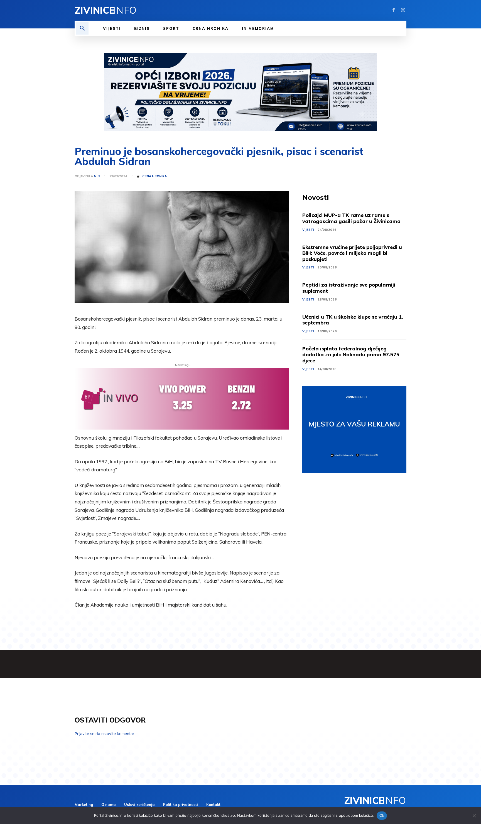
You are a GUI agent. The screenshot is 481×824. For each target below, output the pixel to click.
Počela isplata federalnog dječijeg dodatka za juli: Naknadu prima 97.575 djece (350, 354)
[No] (474, 815)
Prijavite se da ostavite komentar (104, 733)
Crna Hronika (154, 176)
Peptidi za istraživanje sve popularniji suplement (348, 288)
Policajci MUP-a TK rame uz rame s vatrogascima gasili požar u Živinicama (351, 218)
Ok (381, 815)
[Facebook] (393, 10)
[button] (82, 28)
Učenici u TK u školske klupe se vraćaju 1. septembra (352, 320)
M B (97, 176)
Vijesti (308, 230)
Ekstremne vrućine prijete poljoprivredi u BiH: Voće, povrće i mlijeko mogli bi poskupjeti (352, 253)
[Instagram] (403, 10)
